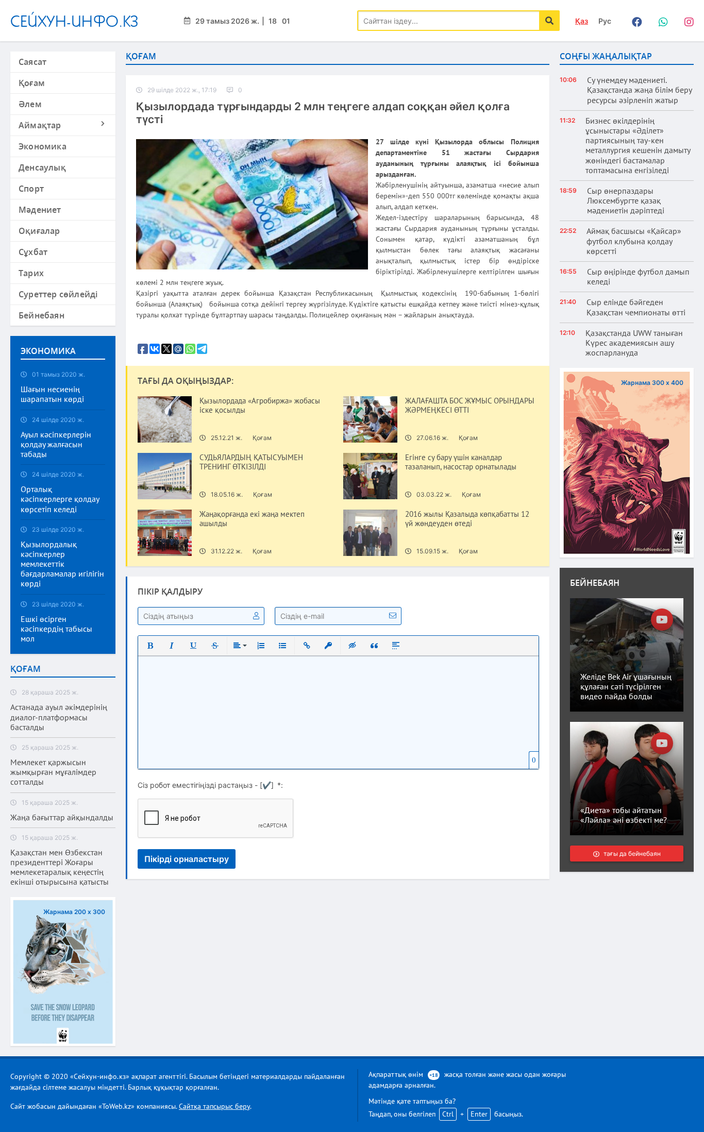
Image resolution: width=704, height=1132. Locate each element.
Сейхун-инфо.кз (74, 20)
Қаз (581, 20)
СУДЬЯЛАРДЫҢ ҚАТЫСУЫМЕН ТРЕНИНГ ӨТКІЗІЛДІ (251, 462)
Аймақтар (40, 125)
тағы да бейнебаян (631, 853)
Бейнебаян (41, 315)
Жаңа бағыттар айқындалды (61, 817)
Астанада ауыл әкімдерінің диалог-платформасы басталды (58, 717)
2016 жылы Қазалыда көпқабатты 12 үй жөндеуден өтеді (467, 519)
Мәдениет (40, 209)
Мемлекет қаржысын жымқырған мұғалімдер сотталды (53, 772)
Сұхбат (33, 252)
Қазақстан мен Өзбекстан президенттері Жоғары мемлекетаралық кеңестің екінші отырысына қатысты (59, 867)
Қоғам (32, 83)
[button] (150, 645)
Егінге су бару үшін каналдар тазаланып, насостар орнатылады (460, 462)
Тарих (31, 273)
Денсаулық (42, 167)
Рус (604, 20)
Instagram (686, 20)
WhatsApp (660, 20)
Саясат (32, 61)
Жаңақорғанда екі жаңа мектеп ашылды (252, 519)
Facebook (634, 20)
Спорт (31, 188)
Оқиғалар (39, 230)
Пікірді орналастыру (186, 859)
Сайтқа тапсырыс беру (214, 1106)
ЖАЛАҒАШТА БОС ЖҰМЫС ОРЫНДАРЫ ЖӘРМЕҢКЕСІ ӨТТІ (469, 405)
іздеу (549, 20)
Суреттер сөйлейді (58, 294)
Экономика (42, 146)
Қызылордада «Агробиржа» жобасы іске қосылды (259, 405)
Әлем (30, 104)
